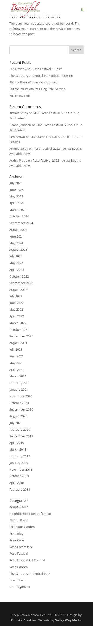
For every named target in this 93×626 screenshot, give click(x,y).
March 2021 (17, 376)
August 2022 (18, 289)
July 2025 (15, 183)
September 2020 (21, 409)
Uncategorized (19, 587)
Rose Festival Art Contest (27, 560)
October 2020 (19, 403)
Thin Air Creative (23, 620)
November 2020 (20, 396)
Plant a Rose (18, 520)
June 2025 (16, 190)
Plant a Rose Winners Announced (33, 82)
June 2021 (16, 356)
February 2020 (19, 429)
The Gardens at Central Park (29, 573)
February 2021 (19, 383)
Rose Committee (21, 547)
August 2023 (18, 249)
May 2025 (16, 196)
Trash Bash (17, 580)
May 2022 (16, 309)
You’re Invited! (19, 96)
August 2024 (18, 230)
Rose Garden (18, 567)
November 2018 (20, 469)
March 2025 (17, 210)
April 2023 (16, 270)
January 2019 (18, 463)
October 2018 (19, 476)
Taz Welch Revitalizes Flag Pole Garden (37, 89)
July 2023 (15, 256)
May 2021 (16, 363)
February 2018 (19, 489)
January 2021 (18, 389)
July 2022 (15, 296)
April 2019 (16, 443)
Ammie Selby (18, 113)
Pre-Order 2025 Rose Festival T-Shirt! (36, 69)
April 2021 (16, 370)
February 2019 (19, 456)
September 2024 (21, 223)
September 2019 (21, 436)
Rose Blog (16, 533)
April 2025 (16, 203)
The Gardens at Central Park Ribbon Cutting (41, 76)
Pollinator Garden (22, 527)
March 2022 (17, 323)
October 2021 (19, 329)
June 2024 (16, 236)
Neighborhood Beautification (30, 514)
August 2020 (18, 416)
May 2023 (16, 263)
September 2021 (21, 336)
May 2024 (16, 243)
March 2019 (17, 449)
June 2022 (16, 303)
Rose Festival (18, 553)
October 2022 (19, 276)
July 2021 (15, 349)
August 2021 (18, 343)
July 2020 (15, 423)
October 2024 (19, 216)
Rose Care (16, 540)
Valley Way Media (68, 620)
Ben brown (17, 137)
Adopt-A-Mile (18, 507)
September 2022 (21, 283)
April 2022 (16, 316)
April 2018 (16, 483)
